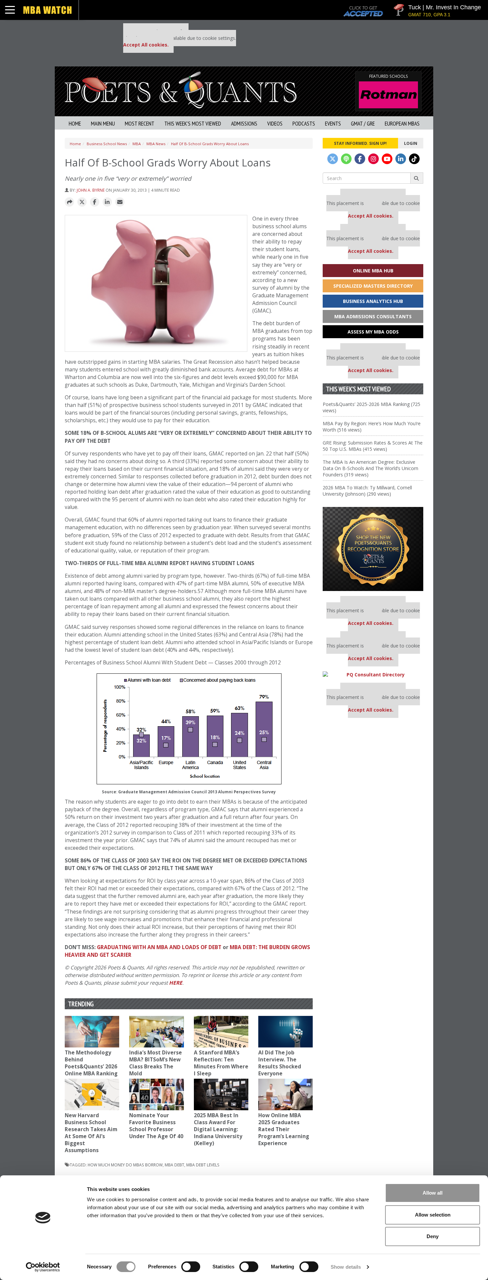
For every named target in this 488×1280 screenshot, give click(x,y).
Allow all (433, 1193)
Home (75, 123)
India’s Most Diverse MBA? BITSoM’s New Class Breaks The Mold (155, 1063)
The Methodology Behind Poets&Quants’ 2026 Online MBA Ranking (91, 1063)
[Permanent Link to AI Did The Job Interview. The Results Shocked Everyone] (285, 1031)
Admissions (244, 123)
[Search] (416, 178)
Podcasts (303, 123)
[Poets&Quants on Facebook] (360, 158)
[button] (69, 202)
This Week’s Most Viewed (192, 123)
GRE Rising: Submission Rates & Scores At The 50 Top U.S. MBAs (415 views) (373, 446)
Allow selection (432, 1215)
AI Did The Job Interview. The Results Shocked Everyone (279, 1063)
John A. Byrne (91, 190)
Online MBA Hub (373, 270)
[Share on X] (82, 202)
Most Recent (139, 123)
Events (333, 123)
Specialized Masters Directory (373, 286)
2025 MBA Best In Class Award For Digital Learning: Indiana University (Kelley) (218, 1129)
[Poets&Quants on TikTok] (414, 158)
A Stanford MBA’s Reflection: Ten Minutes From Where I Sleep (221, 1063)
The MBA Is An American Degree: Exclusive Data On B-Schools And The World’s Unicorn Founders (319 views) (370, 468)
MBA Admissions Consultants (373, 316)
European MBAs (402, 123)
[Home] (180, 89)
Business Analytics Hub (373, 301)
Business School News (107, 143)
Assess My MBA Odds (373, 332)
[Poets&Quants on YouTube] (387, 158)
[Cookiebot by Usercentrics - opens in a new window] (43, 1267)
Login (410, 143)
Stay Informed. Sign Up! (360, 143)
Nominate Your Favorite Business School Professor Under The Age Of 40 (156, 1126)
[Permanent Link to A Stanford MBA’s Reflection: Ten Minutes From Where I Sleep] (221, 1031)
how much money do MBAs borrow (125, 1164)
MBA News (155, 143)
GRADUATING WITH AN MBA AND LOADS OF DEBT (159, 947)
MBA (136, 143)
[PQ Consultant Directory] (373, 674)
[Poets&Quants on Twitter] (332, 158)
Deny (433, 1236)
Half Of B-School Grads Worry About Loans (210, 143)
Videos (275, 123)
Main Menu (103, 123)
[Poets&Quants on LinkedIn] (400, 158)
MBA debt (174, 1164)
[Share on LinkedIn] (107, 202)
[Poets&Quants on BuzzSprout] (346, 158)
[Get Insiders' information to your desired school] (373, 549)
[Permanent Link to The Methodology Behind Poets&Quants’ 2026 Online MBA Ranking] (92, 1031)
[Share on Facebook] (94, 202)
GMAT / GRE (363, 123)
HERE (175, 982)
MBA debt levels (202, 1164)
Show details (346, 1267)
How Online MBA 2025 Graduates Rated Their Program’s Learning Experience (283, 1129)
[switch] (190, 1266)
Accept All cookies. (146, 45)
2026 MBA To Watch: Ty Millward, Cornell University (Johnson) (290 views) (367, 490)
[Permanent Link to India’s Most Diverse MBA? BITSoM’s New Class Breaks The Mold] (156, 1031)
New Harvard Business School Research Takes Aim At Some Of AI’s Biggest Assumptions (91, 1133)
